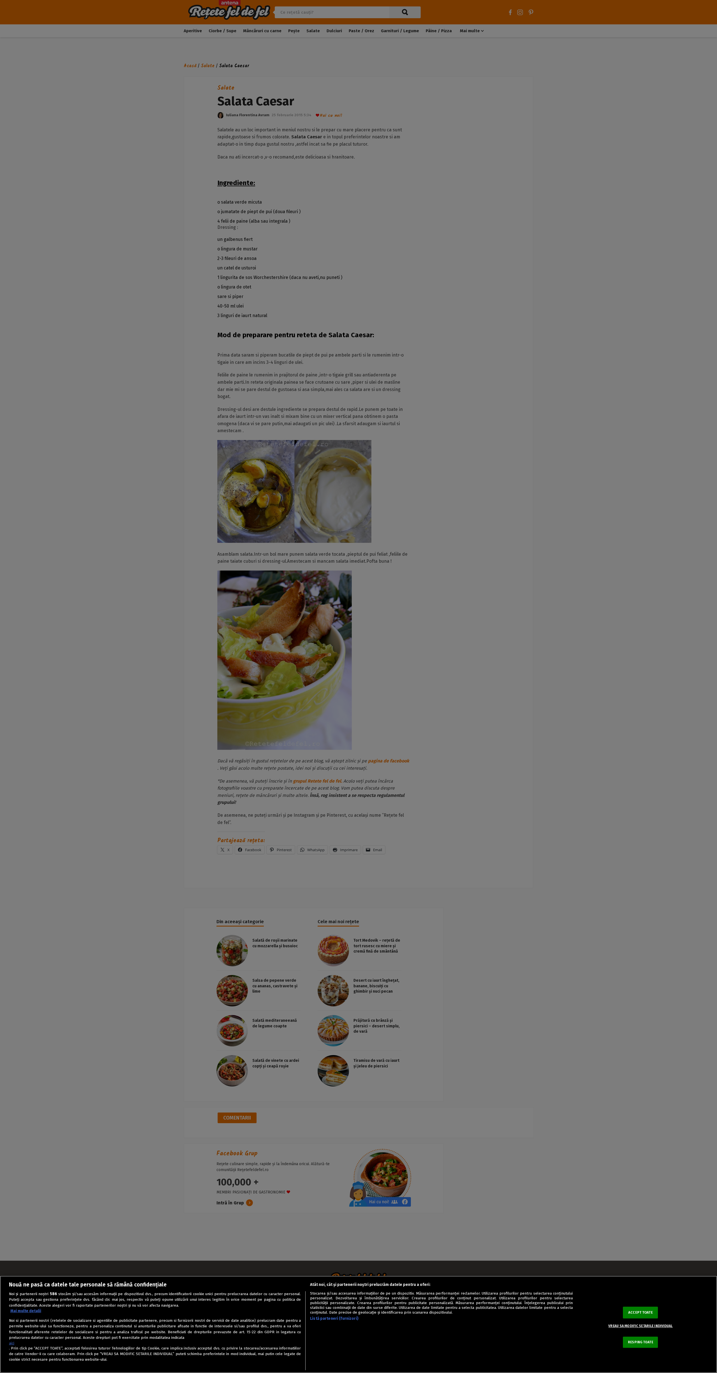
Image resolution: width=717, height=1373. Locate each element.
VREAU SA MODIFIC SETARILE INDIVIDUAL (640, 1326)
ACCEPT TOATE (640, 1313)
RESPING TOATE (640, 1342)
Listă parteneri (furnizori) (334, 1318)
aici (11, 1343)
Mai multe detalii (25, 1311)
